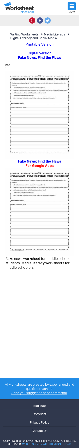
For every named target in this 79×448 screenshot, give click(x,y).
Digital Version (39, 53)
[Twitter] (48, 20)
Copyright (39, 414)
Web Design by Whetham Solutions (46, 444)
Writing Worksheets (24, 34)
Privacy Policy (39, 422)
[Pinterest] (32, 20)
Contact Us (39, 431)
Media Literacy (54, 34)
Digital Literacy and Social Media (33, 38)
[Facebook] (40, 20)
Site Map (39, 405)
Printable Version (40, 44)
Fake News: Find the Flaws (39, 163)
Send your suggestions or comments (39, 393)
